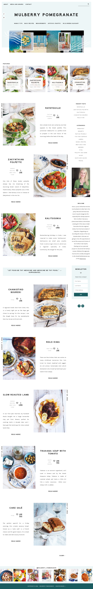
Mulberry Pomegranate (46, 14)
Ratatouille (13, 83)
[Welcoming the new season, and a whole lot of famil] (19, 575)
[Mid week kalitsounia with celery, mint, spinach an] (73, 575)
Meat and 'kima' (35, 87)
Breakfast (80, 128)
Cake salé (16, 508)
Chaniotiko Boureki (16, 291)
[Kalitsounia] (58, 79)
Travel (81, 160)
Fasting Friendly (12, 85)
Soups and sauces (49, 462)
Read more (83, 258)
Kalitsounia (57, 83)
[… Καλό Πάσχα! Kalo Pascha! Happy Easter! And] (46, 575)
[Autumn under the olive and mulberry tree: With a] (60, 575)
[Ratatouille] (13, 79)
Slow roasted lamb (16, 394)
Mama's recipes (35, 85)
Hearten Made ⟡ (60, 586)
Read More (53, 143)
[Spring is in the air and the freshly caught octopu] (6, 575)
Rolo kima (53, 342)
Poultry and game (81, 152)
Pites (57, 87)
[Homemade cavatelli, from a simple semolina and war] (86, 575)
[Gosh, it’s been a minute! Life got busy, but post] (33, 575)
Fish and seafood (81, 136)
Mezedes (81, 147)
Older (62, 555)
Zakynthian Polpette (16, 161)
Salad (81, 155)
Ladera (13, 87)
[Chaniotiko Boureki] (80, 79)
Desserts (81, 131)
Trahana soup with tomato (53, 452)
